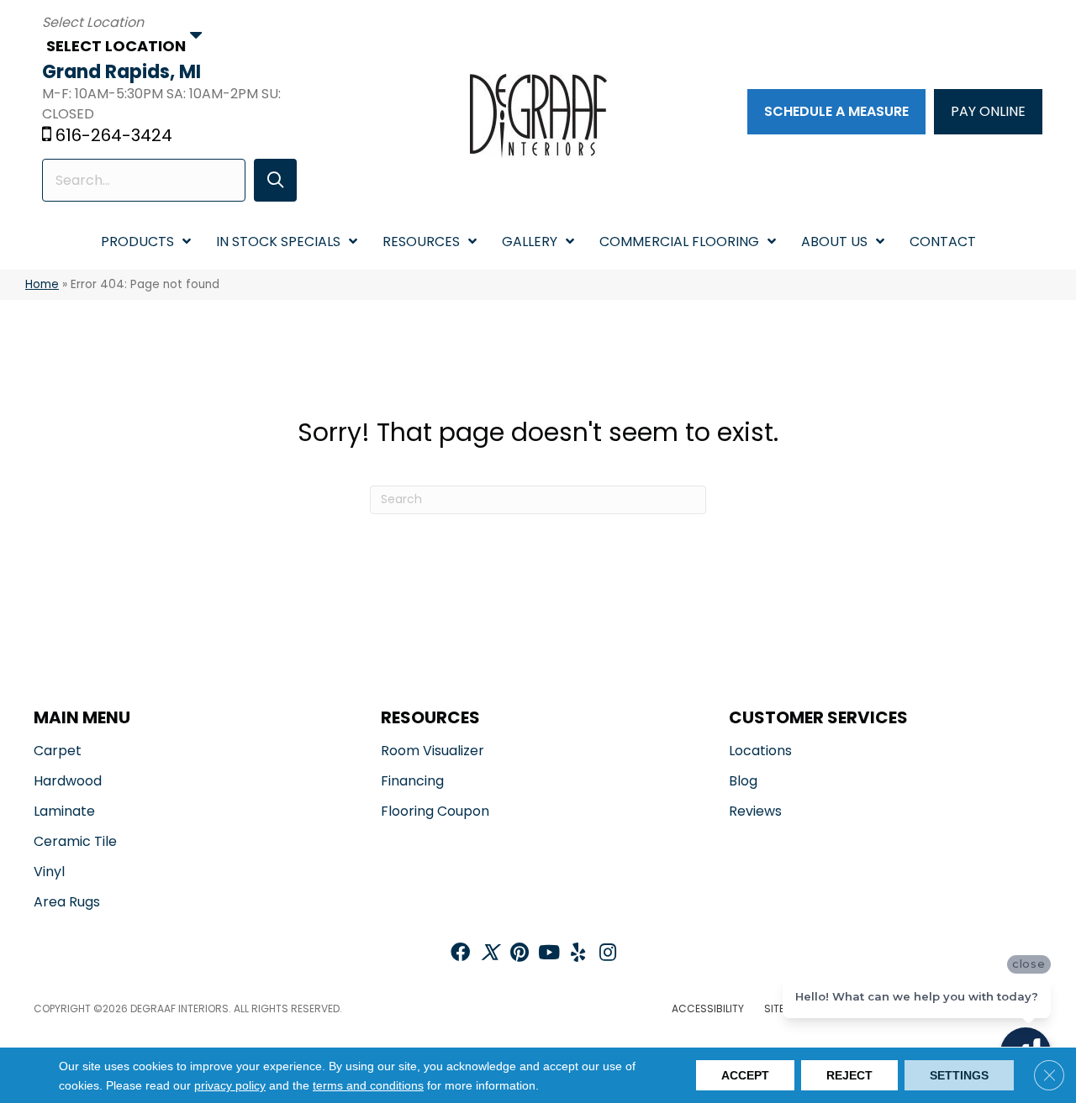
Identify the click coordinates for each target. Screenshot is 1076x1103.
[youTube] (549, 954)
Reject (849, 1075)
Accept (745, 1075)
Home (42, 284)
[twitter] (489, 954)
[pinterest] (519, 954)
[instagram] (607, 954)
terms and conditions (368, 1085)
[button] (275, 180)
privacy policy (230, 1085)
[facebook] (460, 954)
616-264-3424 (113, 135)
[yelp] (578, 954)
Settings (959, 1075)
